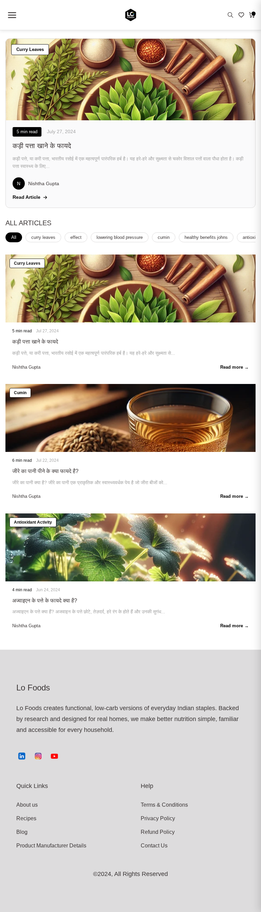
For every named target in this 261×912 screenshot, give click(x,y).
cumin (164, 237)
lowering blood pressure (120, 237)
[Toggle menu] (11, 14)
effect (76, 237)
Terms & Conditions (164, 805)
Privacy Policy (158, 818)
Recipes (26, 818)
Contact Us (154, 845)
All (13, 237)
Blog (22, 832)
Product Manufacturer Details (41, 845)
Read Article (26, 197)
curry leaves (43, 237)
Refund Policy (158, 832)
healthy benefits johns (206, 237)
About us (27, 805)
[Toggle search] (230, 15)
